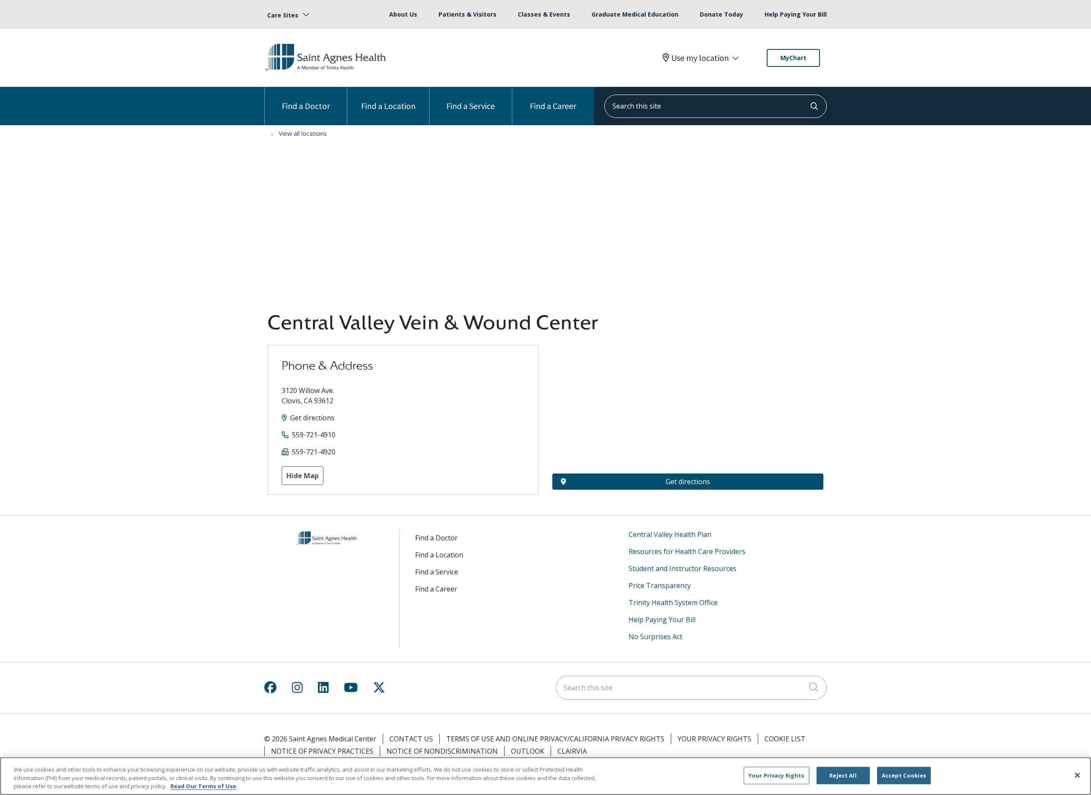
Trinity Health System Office (673, 602)
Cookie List (785, 738)
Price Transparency (660, 585)
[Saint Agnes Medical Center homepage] (327, 71)
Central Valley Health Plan (670, 534)
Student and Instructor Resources (682, 568)
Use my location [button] (700, 58)
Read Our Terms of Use (203, 786)
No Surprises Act (655, 636)
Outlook (527, 751)
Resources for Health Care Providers (687, 551)
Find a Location (388, 105)
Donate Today (721, 14)
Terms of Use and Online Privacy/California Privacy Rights (555, 738)
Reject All (842, 775)
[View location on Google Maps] (687, 392)
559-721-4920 (313, 451)
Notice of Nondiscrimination (442, 751)
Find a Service (470, 105)
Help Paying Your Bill (796, 14)
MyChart (793, 58)
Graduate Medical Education (635, 14)
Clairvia (572, 751)
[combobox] (715, 106)
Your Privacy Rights (714, 738)
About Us (403, 14)
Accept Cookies (904, 775)
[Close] (1077, 775)
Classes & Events (544, 14)
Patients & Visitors (467, 14)
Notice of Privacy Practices (322, 751)
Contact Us (411, 738)
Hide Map (302, 475)
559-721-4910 (313, 434)
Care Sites (282, 15)
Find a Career (553, 105)
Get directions (312, 417)
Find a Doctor (306, 105)
